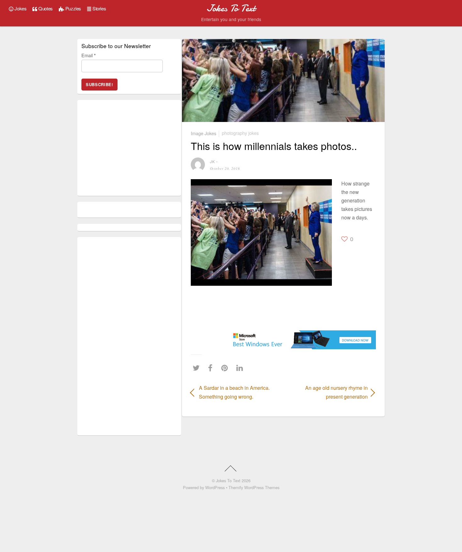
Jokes (20, 8)
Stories (98, 8)
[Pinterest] (226, 367)
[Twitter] (198, 367)
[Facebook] (212, 367)
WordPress (215, 487)
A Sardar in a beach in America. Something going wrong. (234, 392)
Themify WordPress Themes (253, 487)
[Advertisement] (209, 308)
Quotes (45, 8)
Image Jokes (203, 133)
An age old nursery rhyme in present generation (328, 392)
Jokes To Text (228, 480)
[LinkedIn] (241, 367)
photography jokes (240, 133)
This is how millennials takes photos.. (274, 145)
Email (88, 55)
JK (212, 161)
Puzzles (72, 8)
